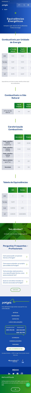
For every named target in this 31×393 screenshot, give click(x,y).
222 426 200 (20, 330)
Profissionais (5, 1)
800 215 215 (10, 330)
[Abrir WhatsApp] (28, 384)
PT (19, 5)
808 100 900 (20, 332)
